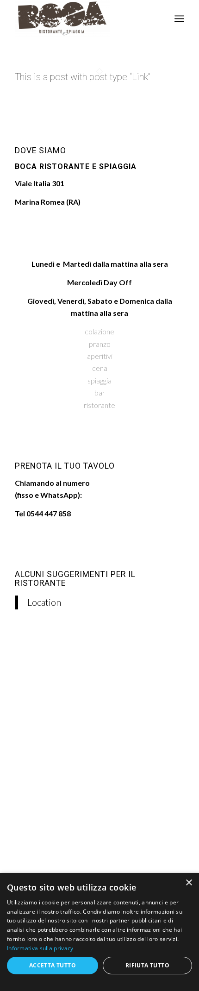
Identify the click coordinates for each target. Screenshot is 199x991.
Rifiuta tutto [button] (147, 965)
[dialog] (99, 932)
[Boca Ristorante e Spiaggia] (82, 18)
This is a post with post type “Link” (82, 76)
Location (44, 602)
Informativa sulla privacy (40, 948)
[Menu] (179, 18)
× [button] (188, 882)
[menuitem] (179, 18)
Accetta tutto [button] (52, 965)
